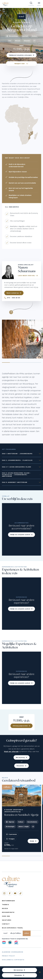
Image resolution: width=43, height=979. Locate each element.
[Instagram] (4, 893)
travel (5, 933)
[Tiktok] (20, 893)
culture (26, 933)
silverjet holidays (15, 933)
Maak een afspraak (11, 751)
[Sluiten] (39, 972)
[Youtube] (15, 893)
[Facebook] (9, 893)
